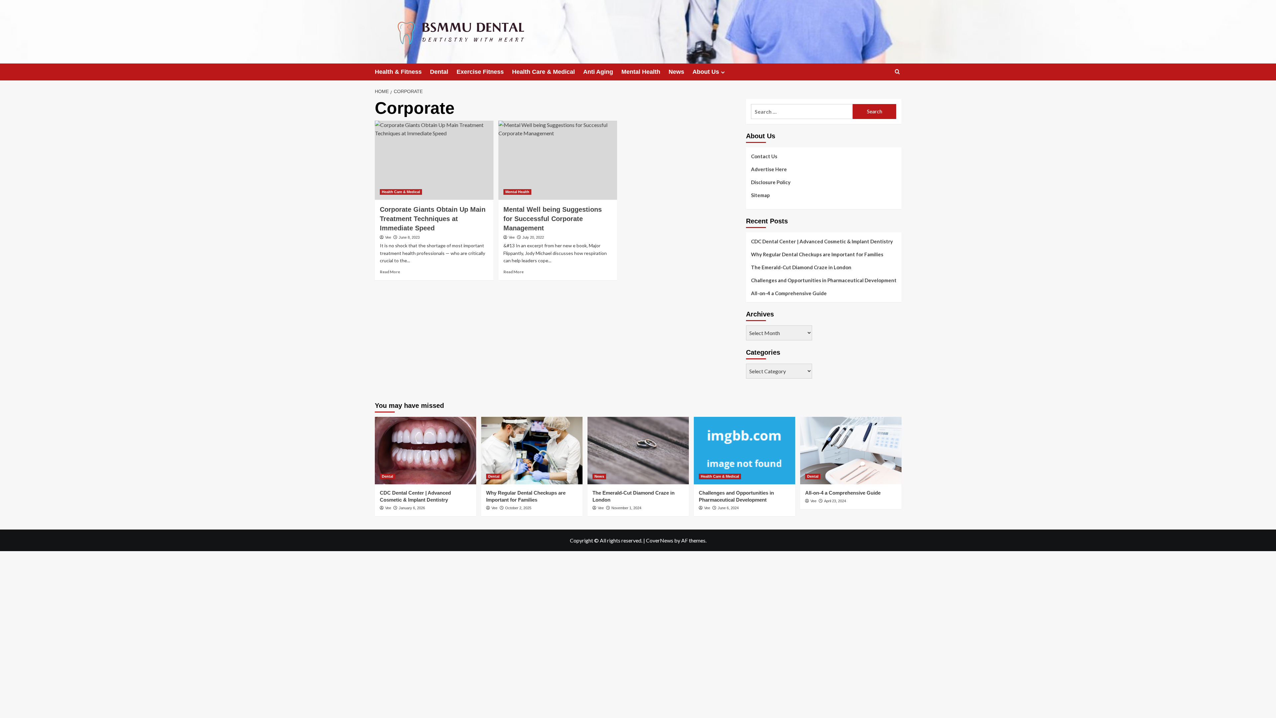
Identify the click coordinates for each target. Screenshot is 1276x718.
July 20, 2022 (533, 237)
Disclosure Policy (771, 182)
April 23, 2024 (835, 501)
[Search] (897, 72)
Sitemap (760, 195)
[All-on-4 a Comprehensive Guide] (851, 450)
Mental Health (640, 71)
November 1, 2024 (626, 508)
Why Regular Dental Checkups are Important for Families (817, 254)
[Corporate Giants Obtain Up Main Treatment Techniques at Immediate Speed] (434, 160)
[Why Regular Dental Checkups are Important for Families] (532, 450)
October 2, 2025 (518, 508)
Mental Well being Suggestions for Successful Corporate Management (552, 219)
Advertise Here (769, 169)
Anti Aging (598, 71)
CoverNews (659, 540)
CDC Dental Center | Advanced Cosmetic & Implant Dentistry (822, 241)
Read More (390, 271)
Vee (388, 237)
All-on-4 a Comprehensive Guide (789, 293)
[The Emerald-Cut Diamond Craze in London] (638, 450)
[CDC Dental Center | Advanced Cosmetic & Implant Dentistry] (425, 450)
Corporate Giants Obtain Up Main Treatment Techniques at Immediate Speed (432, 219)
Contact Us (764, 156)
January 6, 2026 (412, 508)
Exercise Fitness (480, 71)
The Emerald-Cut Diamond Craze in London (801, 267)
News (676, 71)
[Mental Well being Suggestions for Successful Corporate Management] (557, 160)
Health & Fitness (398, 71)
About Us (705, 71)
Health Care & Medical (543, 71)
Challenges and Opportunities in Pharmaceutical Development (824, 280)
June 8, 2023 (409, 237)
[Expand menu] (723, 72)
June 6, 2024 (728, 508)
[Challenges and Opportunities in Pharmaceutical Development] (744, 450)
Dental (439, 71)
